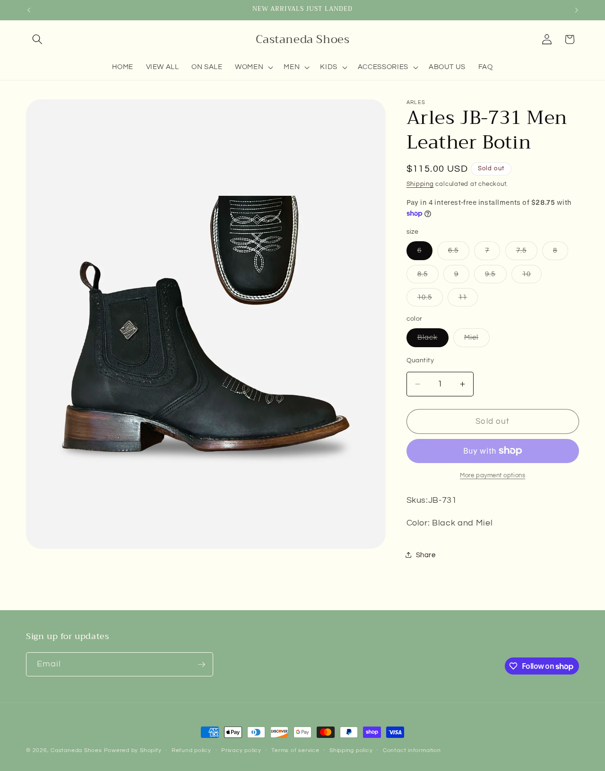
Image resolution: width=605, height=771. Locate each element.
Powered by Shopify (133, 750)
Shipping (420, 184)
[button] (37, 39)
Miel (476, 340)
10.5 (430, 300)
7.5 (526, 253)
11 (468, 300)
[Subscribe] (201, 664)
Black (433, 340)
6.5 (458, 253)
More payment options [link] (492, 475)
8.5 (428, 276)
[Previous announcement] (28, 10)
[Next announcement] (576, 10)
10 (532, 276)
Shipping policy (351, 750)
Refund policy (191, 750)
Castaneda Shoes (76, 750)
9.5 (495, 276)
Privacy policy (241, 750)
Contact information (412, 750)
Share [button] (426, 555)
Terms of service (295, 750)
